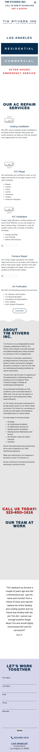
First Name (6, 678)
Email (4, 694)
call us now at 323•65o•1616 (19, 5)
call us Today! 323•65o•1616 (19, 510)
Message (5, 711)
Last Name (6, 686)
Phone (4, 703)
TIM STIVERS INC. (16, 2)
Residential (19, 48)
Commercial (19, 61)
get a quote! (19, 9)
